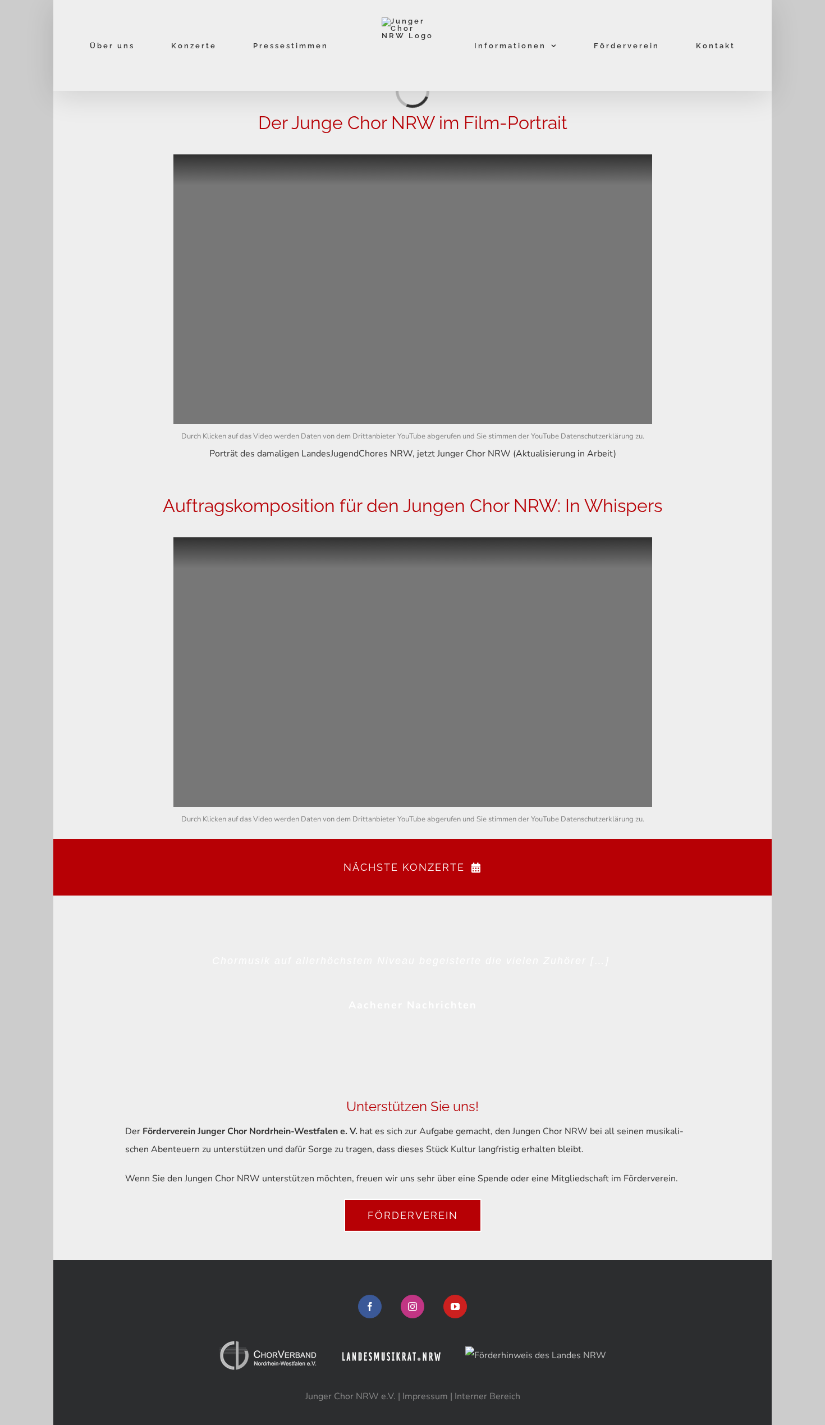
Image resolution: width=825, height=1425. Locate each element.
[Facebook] (370, 1306)
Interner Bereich (487, 1396)
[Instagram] (412, 1306)
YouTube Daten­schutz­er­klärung (582, 436)
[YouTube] (455, 1306)
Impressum (425, 1396)
